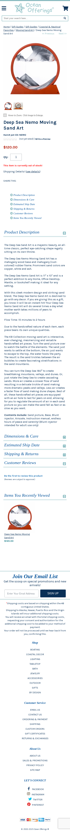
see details (33, 171)
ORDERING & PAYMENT (35, 719)
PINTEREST (37, 804)
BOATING (35, 649)
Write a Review (42, 139)
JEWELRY (35, 673)
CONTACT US (35, 714)
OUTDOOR (35, 683)
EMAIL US (35, 709)
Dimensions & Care (23, 199)
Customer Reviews (23, 213)
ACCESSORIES (35, 678)
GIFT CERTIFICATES (35, 733)
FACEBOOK (37, 789)
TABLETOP (35, 663)
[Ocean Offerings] (34, 8)
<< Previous (48, 33)
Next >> (63, 33)
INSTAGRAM (37, 794)
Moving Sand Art (25, 30)
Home (6, 26)
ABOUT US (35, 755)
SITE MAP (35, 770)
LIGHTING (35, 659)
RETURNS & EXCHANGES (35, 738)
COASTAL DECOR (35, 654)
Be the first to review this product (23, 475)
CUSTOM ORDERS (35, 728)
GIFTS (35, 687)
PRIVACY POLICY (35, 765)
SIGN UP (53, 593)
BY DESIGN (35, 692)
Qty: (5, 157)
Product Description (24, 195)
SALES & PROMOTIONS (35, 760)
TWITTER (37, 799)
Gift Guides (17, 26)
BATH (35, 668)
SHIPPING (35, 724)
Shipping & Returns (23, 208)
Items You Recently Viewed (27, 218)
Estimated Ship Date (24, 204)
